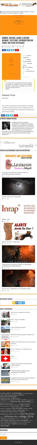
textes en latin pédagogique (23, 422)
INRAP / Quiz (6, 219)
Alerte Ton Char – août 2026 (10, 242)
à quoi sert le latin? (5, 424)
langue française (24, 404)
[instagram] (23, 302)
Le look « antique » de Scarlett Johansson (21, 349)
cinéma (2, 395)
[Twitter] (20, 302)
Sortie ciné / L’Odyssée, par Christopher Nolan (16, 288)
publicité (22, 412)
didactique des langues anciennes (14, 395)
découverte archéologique (8, 396)
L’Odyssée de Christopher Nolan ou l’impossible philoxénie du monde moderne (16, 265)
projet (27, 410)
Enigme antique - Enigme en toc (10, 398)
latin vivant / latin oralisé (20, 406)
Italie (32, 402)
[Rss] (13, 302)
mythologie (3, 410)
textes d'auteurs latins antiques (8, 422)
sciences (18, 419)
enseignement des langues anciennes (10, 400)
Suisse (12, 356)
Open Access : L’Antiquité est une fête (20, 312)
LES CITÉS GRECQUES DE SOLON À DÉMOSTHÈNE (26, 146)
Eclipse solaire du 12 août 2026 (11, 197)
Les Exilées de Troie (9, 142)
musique (25, 408)
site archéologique (24, 419)
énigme (14, 424)
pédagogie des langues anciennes (9, 414)
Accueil (3, 11)
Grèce (8, 402)
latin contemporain (5, 406)
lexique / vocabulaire (5, 408)
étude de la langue (22, 424)
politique (14, 410)
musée (30, 408)
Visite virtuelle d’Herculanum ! (18, 327)
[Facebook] (16, 302)
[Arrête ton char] (18, 4)
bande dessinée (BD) (28, 393)
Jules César (16, 404)
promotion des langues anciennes (9, 411)
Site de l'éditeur (29, 67)
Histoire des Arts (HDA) (20, 402)
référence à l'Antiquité (7, 419)
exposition (24, 400)
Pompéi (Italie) (21, 410)
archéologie (17, 393)
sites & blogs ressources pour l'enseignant (14, 420)
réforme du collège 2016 (18, 416)
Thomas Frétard (7, 45)
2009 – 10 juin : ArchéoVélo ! (18, 319)
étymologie (4, 426)
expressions (30, 400)
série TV (30, 420)
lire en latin (17, 408)
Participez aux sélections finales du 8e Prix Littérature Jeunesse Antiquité (15, 173)
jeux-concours (6, 404)
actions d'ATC (5, 393)
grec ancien (3, 402)
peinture (8, 410)
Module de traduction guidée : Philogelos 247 (22, 334)
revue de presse (26, 414)
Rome (1, 417)
